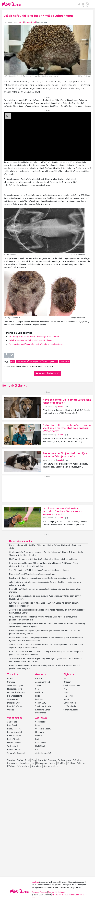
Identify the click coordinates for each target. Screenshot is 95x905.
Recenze (39, 678)
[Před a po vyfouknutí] (44, 294)
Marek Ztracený (14, 743)
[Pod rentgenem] (44, 230)
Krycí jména (40, 743)
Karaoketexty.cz (27, 763)
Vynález (10, 710)
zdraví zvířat (65, 362)
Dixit (37, 739)
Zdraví (21, 22)
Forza (37, 696)
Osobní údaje (60, 892)
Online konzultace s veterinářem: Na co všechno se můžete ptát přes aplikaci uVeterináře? (67, 428)
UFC (65, 678)
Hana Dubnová (30, 22)
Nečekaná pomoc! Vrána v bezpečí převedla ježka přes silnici (35, 344)
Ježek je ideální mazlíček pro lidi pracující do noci (31, 340)
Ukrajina (11, 682)
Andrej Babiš (12, 722)
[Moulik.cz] (11, 4)
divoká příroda (35, 362)
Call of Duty (40, 703)
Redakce (43, 892)
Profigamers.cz (64, 760)
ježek (12, 362)
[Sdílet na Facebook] (6, 355)
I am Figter (68, 696)
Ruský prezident (14, 696)
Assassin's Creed (42, 682)
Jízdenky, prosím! (43, 753)
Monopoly (39, 732)
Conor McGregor (70, 710)
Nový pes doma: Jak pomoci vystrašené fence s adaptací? (67, 401)
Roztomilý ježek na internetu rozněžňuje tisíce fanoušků (34, 337)
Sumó (66, 699)
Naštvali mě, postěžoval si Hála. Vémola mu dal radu (32, 574)
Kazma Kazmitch (14, 732)
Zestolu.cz (41, 718)
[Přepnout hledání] (79, 4)
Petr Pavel (12, 725)
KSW (65, 692)
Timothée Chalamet (16, 753)
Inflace (10, 678)
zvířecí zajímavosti (50, 362)
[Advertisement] (47, 489)
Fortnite (39, 699)
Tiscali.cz (12, 674)
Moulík (60, 407)
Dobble (38, 736)
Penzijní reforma (14, 706)
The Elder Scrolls (43, 706)
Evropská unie (13, 703)
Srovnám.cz (36, 766)
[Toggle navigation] (91, 4)
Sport (27, 760)
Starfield (39, 685)
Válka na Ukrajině (15, 685)
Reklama (35, 892)
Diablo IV (39, 692)
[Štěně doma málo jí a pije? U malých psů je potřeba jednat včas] (22, 461)
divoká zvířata (22, 362)
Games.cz (40, 674)
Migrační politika (14, 689)
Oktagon (67, 682)
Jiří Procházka (69, 706)
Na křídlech (40, 746)
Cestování (41, 760)
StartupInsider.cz (51, 766)
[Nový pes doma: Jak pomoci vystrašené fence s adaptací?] (22, 407)
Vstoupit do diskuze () (48, 373)
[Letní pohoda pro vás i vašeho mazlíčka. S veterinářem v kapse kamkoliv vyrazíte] (22, 517)
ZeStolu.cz (77, 760)
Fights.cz (68, 674)
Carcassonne (41, 722)
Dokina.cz (81, 763)
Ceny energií (12, 699)
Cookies (51, 892)
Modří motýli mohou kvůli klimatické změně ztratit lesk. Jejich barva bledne (43, 559)
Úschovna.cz (41, 763)
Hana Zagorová (14, 729)
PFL (65, 689)
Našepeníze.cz (23, 766)
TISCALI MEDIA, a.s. (60, 895)
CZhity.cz (11, 766)
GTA (37, 689)
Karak (38, 750)
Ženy (33, 760)
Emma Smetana (14, 750)
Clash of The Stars (71, 685)
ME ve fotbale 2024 (16, 692)
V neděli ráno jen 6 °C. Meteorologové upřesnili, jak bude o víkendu (39, 570)
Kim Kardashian (14, 736)
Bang (37, 725)
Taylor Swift (12, 746)
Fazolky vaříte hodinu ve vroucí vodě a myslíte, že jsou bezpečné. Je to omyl (43, 578)
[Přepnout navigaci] (83, 4)
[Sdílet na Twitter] (11, 355)
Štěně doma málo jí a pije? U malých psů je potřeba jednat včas (65, 455)
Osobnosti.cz (14, 718)
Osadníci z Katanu (43, 729)
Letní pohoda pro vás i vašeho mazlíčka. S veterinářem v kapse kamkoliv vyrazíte (62, 511)
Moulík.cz (61, 763)
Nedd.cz (52, 763)
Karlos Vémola (69, 703)
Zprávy (20, 760)
